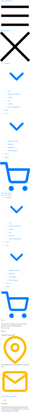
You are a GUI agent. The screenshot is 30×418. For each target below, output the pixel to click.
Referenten (10, 144)
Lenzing (10, 97)
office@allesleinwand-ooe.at (8, 396)
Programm (7, 63)
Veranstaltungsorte (12, 150)
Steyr (9, 91)
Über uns (6, 154)
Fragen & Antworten (13, 141)
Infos (5, 113)
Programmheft (11, 147)
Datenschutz (11, 415)
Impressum (4, 415)
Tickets (6, 110)
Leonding (10, 103)
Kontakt (6, 157)
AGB (16, 415)
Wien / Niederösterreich (14, 107)
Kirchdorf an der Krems (14, 94)
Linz (9, 100)
